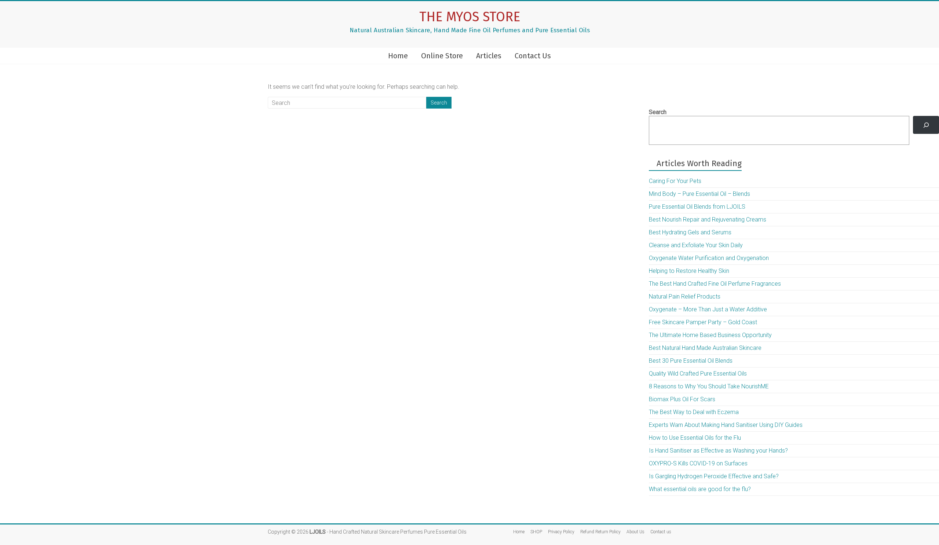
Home (398, 55)
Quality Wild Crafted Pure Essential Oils (698, 373)
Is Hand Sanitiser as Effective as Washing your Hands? (718, 450)
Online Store (442, 55)
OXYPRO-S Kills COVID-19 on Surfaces (698, 463)
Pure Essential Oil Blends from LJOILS (697, 206)
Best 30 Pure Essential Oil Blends (690, 360)
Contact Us (533, 55)
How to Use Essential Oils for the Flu (695, 437)
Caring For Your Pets (675, 181)
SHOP (536, 531)
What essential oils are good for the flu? (700, 489)
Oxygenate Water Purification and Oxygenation (709, 258)
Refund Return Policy (600, 531)
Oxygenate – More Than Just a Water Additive (708, 309)
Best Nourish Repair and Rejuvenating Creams (707, 219)
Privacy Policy (561, 531)
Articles (488, 55)
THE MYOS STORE (469, 17)
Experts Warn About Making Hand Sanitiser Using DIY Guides (726, 424)
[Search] (926, 125)
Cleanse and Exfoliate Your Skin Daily (696, 245)
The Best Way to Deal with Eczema (694, 412)
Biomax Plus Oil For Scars (682, 399)
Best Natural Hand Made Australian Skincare (705, 347)
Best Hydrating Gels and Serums (690, 232)
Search (657, 112)
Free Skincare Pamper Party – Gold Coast (703, 322)
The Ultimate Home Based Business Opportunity (710, 335)
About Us (635, 531)
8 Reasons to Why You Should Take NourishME (709, 386)
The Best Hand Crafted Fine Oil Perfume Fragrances (715, 283)
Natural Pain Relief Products (684, 296)
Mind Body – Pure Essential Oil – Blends (699, 193)
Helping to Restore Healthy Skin (689, 270)
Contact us (660, 531)
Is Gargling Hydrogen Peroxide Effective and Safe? (714, 476)
